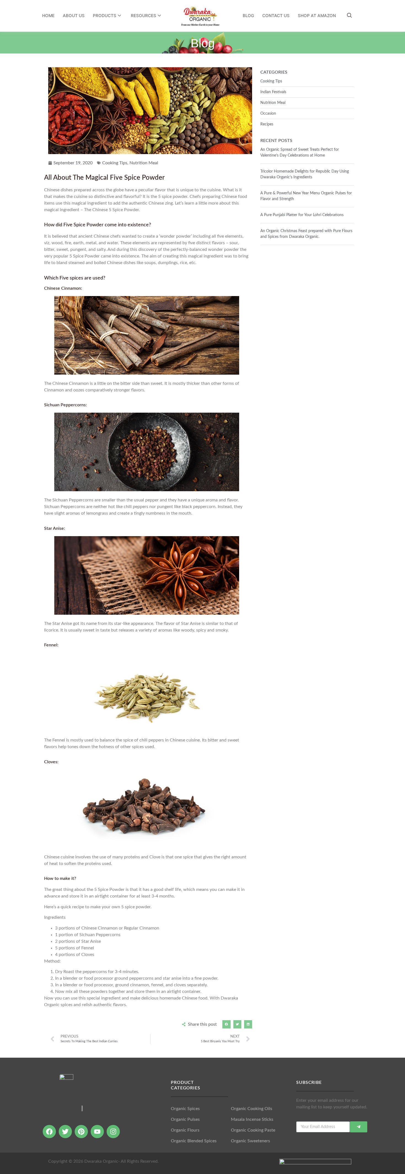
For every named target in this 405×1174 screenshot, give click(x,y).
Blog (248, 15)
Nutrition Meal (143, 163)
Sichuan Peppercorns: (65, 405)
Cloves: (51, 762)
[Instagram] (113, 1131)
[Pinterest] (81, 1131)
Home (48, 15)
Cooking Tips (114, 163)
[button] (226, 1024)
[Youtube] (97, 1131)
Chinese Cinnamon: (63, 288)
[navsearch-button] (349, 15)
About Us (74, 15)
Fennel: (51, 645)
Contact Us (276, 15)
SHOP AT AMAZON (317, 15)
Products (104, 15)
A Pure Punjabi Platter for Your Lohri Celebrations (302, 215)
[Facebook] (49, 1131)
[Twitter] (65, 1131)
